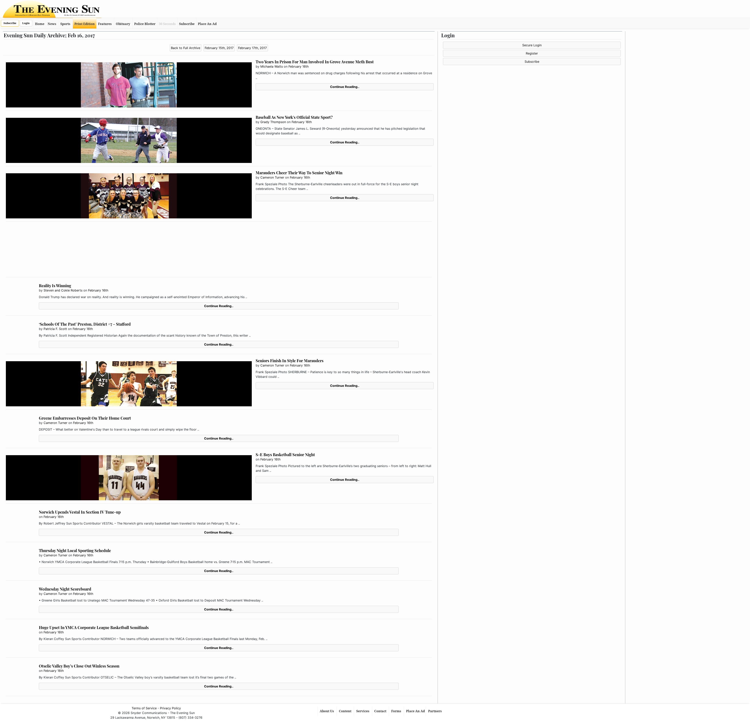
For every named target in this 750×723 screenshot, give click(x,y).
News (52, 24)
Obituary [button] (123, 24)
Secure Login (532, 45)
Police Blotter (144, 24)
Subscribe (10, 23)
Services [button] (363, 711)
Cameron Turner (272, 177)
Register (532, 53)
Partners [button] (435, 711)
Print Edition (84, 24)
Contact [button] (380, 711)
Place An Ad (207, 24)
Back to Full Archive (185, 48)
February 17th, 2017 (252, 48)
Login (26, 23)
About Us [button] (327, 711)
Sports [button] (65, 24)
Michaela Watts (271, 66)
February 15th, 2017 (219, 48)
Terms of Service (144, 708)
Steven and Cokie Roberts (63, 290)
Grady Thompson (273, 122)
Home (39, 24)
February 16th (298, 66)
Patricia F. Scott (55, 329)
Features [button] (105, 24)
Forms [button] (396, 711)
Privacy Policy (170, 708)
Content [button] (345, 711)
